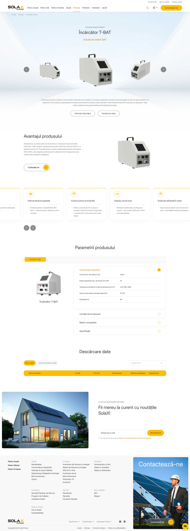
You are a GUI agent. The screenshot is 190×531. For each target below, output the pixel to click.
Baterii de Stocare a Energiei (74, 467)
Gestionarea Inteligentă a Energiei (45, 473)
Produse (76, 8)
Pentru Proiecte (57, 8)
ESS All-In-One (69, 470)
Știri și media (164, 2)
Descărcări (67, 493)
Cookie (79, 528)
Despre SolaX (177, 2)
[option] (60, 69)
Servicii (66, 490)
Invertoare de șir (69, 473)
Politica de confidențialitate (127, 438)
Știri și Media (99, 490)
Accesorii (66, 482)
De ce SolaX (36, 510)
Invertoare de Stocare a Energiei (76, 464)
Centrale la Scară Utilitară (41, 470)
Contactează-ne (171, 8)
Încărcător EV (68, 479)
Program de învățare (39, 496)
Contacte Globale (70, 499)
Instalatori (96, 8)
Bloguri (97, 496)
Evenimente (152, 2)
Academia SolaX (38, 499)
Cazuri (34, 479)
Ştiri (95, 493)
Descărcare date (109, 113)
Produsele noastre (32, 14)
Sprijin (104, 8)
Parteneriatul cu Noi (102, 464)
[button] (26, 228)
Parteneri (86, 8)
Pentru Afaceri (14, 465)
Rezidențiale (36, 464)
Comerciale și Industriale (41, 467)
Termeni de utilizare (99, 528)
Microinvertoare (38, 476)
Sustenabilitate (37, 513)
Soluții (68, 8)
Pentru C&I (44, 8)
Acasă (14, 14)
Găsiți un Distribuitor (102, 470)
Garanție (66, 496)
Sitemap (87, 528)
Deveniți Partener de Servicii (43, 493)
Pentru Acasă (32, 8)
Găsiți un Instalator (101, 467)
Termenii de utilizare (144, 438)
